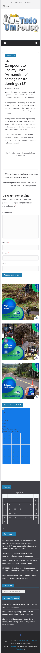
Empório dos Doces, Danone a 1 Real (18, 563)
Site (3, 263)
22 (30, 513)
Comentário (8, 212)
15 (30, 509)
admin (18, 88)
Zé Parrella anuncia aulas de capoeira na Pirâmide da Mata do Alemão (21, 175)
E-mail (5, 253)
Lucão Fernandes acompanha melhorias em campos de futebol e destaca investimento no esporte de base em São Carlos (19, 546)
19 (15, 513)
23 (36, 513)
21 (25, 513)
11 (10, 509)
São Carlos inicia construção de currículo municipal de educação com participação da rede (18, 622)
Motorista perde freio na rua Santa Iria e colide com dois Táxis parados (19, 184)
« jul (3, 528)
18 (10, 513)
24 (5, 517)
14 (25, 509)
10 (5, 509)
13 (20, 509)
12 (15, 509)
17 (5, 513)
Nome (5, 242)
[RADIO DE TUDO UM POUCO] (5, 43)
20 (20, 513)
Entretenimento (10, 56)
